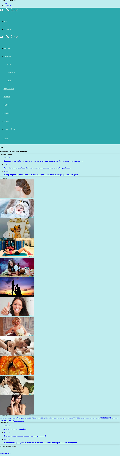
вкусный (15, 418)
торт (18, 421)
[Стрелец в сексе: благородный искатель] (17, 355)
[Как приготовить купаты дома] (17, 375)
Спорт (9, 81)
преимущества (96, 418)
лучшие (57, 418)
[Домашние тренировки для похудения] (17, 257)
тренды (22, 421)
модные (71, 418)
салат (11, 420)
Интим (9, 64)
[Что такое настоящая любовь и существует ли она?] (17, 296)
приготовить (105, 418)
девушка (27, 418)
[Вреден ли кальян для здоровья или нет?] (17, 276)
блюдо (9, 418)
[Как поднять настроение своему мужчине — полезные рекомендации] (17, 316)
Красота (7, 97)
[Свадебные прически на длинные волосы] (17, 198)
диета (31, 418)
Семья (6, 121)
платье (91, 418)
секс (15, 421)
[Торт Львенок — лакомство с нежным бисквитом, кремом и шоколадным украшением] (17, 237)
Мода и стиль (9, 89)
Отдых (6, 105)
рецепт (4, 420)
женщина (44, 418)
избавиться (52, 418)
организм (83, 418)
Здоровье (7, 56)
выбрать (21, 418)
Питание (7, 113)
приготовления (115, 418)
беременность (3, 418)
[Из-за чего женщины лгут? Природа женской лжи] (17, 414)
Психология (11, 72)
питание (87, 418)
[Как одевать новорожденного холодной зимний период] (17, 217)
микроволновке (64, 418)
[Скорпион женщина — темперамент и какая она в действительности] (17, 394)
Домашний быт (10, 129)
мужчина (76, 418)
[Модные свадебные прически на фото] (17, 335)
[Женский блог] (9, 12)
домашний (38, 418)
